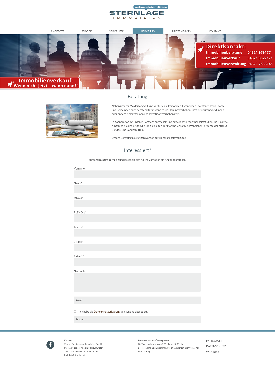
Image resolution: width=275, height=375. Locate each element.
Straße (80, 197)
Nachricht (80, 271)
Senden (80, 319)
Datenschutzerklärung (107, 311)
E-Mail (80, 241)
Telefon (80, 227)
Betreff (80, 256)
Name (80, 183)
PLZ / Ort (80, 212)
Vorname (80, 168)
